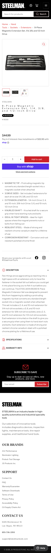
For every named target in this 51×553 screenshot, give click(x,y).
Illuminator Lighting (10, 455)
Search (43, 14)
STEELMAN (7, 102)
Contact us (12, 515)
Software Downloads (11, 491)
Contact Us (7, 478)
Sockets (14, 27)
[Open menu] (46, 5)
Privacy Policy (8, 499)
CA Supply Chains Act (11, 507)
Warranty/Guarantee (11, 486)
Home (5, 24)
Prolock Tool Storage (11, 459)
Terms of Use (7, 495)
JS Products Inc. (9, 463)
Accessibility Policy (10, 503)
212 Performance (9, 451)
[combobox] (25, 14)
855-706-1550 (8, 532)
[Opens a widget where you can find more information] (40, 548)
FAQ (4, 482)
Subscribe (41, 384)
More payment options (25, 172)
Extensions (26, 27)
